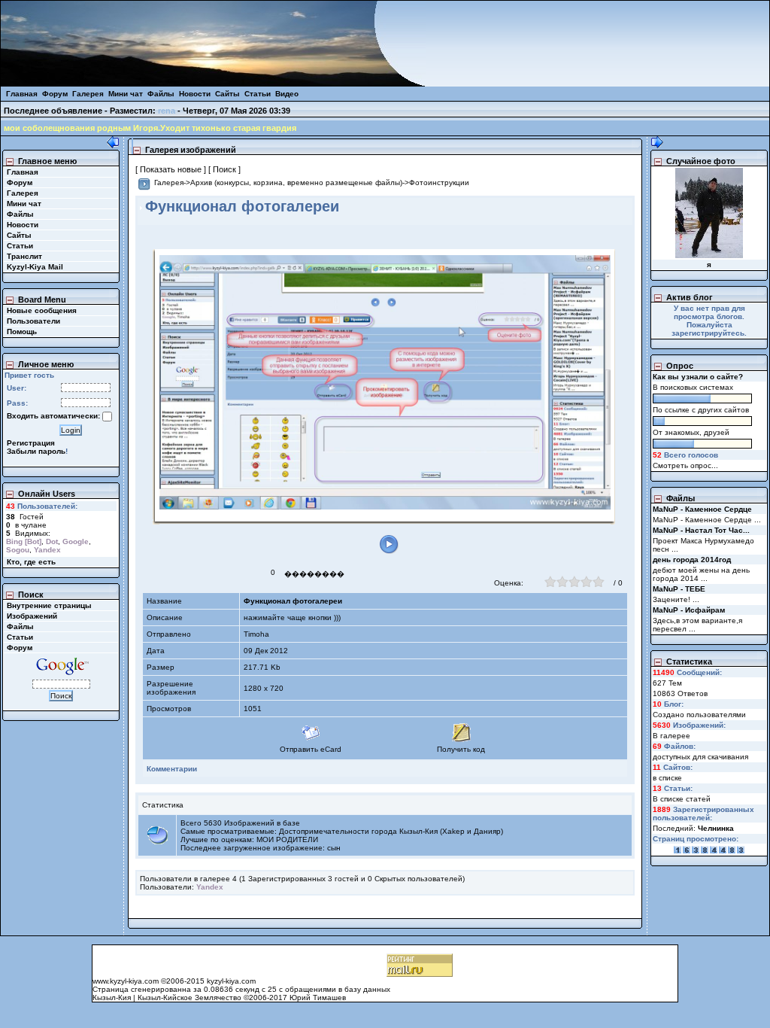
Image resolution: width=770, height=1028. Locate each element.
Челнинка (716, 828)
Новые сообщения (42, 310)
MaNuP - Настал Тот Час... (701, 530)
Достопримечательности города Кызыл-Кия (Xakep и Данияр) (391, 831)
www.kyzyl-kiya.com (125, 981)
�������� (314, 574)
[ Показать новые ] (170, 169)
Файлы (160, 94)
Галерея (88, 94)
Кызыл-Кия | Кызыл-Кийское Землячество (168, 997)
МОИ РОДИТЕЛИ (287, 839)
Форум (55, 94)
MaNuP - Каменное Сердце (702, 509)
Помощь (22, 331)
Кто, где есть (31, 562)
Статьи (257, 94)
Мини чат (125, 94)
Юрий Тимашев (318, 997)
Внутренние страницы (49, 605)
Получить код (461, 749)
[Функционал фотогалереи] (385, 382)
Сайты (227, 94)
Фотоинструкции (439, 182)
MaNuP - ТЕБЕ (679, 589)
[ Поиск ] (224, 169)
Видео (287, 94)
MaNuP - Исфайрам (689, 610)
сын (334, 848)
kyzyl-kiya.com (231, 981)
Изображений (32, 616)
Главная (22, 94)
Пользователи (33, 321)
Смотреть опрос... (685, 465)
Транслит (24, 256)
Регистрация (31, 443)
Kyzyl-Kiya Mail (35, 267)
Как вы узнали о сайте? (698, 377)
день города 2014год (692, 559)
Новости (195, 94)
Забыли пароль (36, 451)
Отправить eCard (310, 749)
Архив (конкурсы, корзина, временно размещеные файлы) (296, 182)
